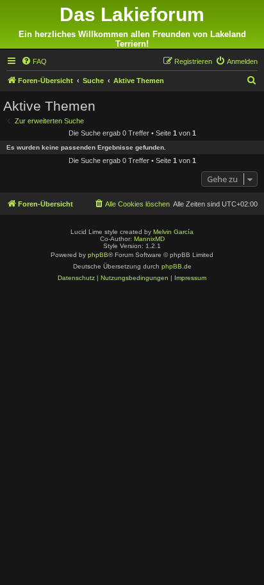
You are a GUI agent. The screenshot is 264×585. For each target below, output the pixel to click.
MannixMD (149, 238)
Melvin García (173, 231)
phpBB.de (176, 266)
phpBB (98, 254)
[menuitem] (34, 61)
